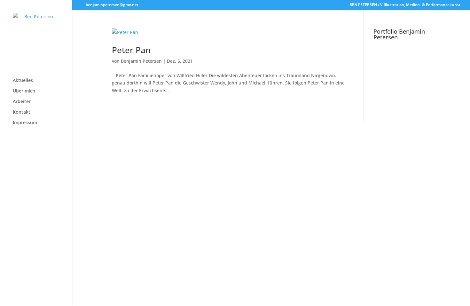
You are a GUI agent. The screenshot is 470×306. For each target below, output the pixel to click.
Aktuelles (23, 80)
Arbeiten (22, 101)
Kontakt (21, 112)
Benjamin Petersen (141, 61)
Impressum (25, 122)
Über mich (24, 91)
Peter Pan (131, 50)
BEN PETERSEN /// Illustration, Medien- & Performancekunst (404, 5)
